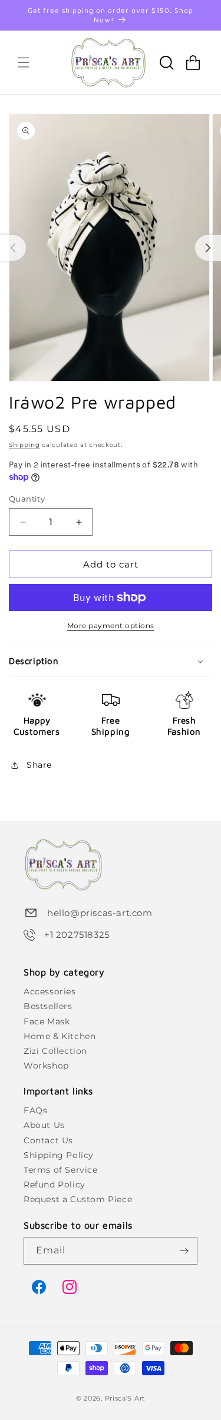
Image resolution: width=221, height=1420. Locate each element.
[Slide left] (13, 248)
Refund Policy (54, 1184)
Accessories (50, 991)
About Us (44, 1125)
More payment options (110, 625)
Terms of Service (61, 1169)
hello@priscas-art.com (100, 912)
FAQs (35, 1110)
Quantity (27, 498)
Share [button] (39, 764)
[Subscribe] (184, 1251)
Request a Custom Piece (78, 1199)
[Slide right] (208, 248)
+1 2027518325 (77, 934)
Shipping (24, 445)
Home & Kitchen (59, 1036)
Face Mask (47, 1021)
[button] (24, 62)
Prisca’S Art (125, 1398)
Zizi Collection (55, 1051)
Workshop (46, 1065)
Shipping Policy (59, 1155)
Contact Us (48, 1140)
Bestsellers (48, 1006)
